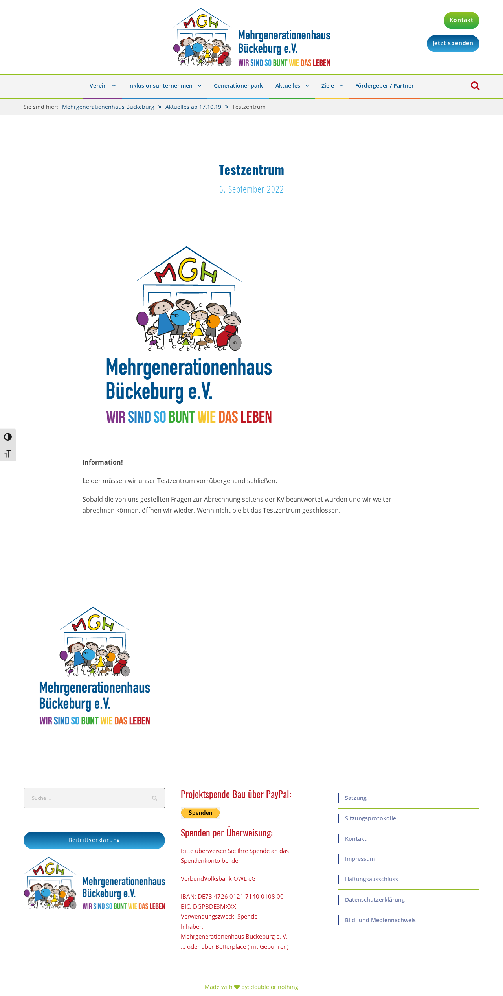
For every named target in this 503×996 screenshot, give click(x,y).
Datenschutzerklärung (375, 899)
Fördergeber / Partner (384, 85)
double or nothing (274, 986)
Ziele (327, 85)
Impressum (360, 858)
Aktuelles (287, 85)
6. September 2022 (251, 188)
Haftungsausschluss (371, 879)
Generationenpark (238, 85)
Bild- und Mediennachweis (380, 920)
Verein (98, 85)
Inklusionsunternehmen (160, 85)
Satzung (356, 797)
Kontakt (356, 838)
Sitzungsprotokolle (370, 818)
